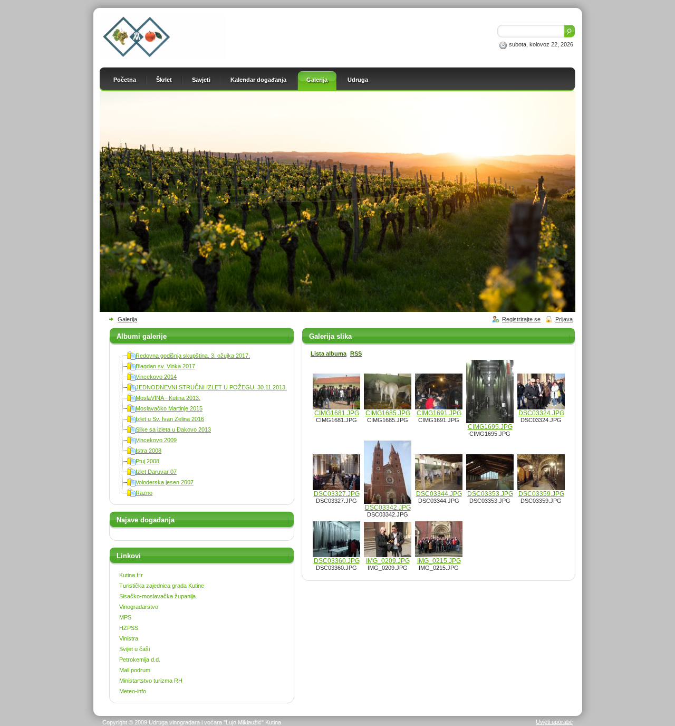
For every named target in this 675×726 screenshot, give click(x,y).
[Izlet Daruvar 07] (131, 474)
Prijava (564, 319)
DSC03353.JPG (490, 494)
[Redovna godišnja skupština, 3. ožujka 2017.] (131, 358)
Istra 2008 (148, 450)
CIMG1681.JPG (336, 413)
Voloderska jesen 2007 (165, 482)
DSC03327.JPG (337, 494)
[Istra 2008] (131, 453)
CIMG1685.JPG (387, 413)
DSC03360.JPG (337, 561)
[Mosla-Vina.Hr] (163, 57)
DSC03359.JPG (541, 494)
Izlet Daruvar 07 (156, 472)
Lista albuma (328, 353)
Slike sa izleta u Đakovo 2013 (173, 429)
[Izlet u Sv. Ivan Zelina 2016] (131, 421)
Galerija (127, 319)
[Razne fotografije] (131, 495)
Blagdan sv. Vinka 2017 (165, 366)
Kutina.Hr (131, 575)
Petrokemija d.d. (139, 659)
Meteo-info (132, 691)
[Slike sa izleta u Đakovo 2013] (131, 431)
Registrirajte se (521, 319)
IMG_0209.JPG (388, 561)
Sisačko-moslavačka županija (157, 596)
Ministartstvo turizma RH (150, 680)
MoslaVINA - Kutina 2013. (168, 398)
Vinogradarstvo (138, 607)
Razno (144, 493)
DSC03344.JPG (439, 494)
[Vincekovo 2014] (131, 379)
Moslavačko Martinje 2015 (169, 408)
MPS (125, 617)
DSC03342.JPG (388, 507)
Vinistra (128, 638)
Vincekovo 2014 (156, 377)
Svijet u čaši (134, 649)
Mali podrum (134, 670)
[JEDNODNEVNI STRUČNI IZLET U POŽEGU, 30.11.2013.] (131, 389)
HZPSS (128, 628)
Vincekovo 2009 (156, 440)
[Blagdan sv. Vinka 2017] (131, 368)
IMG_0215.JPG (439, 561)
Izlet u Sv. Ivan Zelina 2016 (170, 419)
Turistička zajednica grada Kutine (161, 585)
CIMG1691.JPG (439, 413)
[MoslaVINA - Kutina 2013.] (131, 400)
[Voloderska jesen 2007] (131, 484)
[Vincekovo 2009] (131, 442)
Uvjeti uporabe (554, 722)
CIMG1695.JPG (490, 427)
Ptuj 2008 (147, 461)
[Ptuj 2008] (131, 463)
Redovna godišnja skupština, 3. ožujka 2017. (193, 355)
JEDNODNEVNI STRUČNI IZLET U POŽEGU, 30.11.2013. (211, 387)
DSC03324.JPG (541, 413)
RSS (356, 353)
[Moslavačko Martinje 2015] (131, 410)
